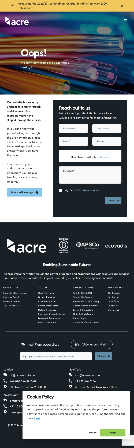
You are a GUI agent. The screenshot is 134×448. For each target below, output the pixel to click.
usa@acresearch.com (88, 375)
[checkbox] (60, 190)
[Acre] (17, 21)
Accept (113, 432)
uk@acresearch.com (23, 375)
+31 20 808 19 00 (20, 406)
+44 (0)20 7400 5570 (23, 381)
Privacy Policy (90, 190)
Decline (92, 432)
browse (104, 157)
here (37, 418)
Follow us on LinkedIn (94, 344)
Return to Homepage (21, 192)
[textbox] (73, 128)
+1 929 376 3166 (85, 381)
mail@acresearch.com (45, 344)
